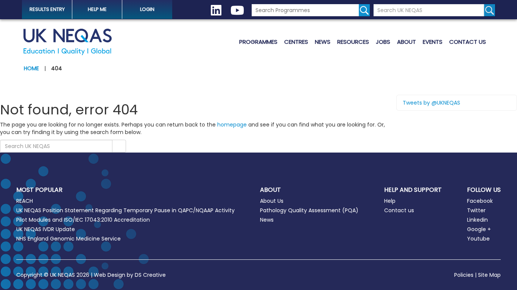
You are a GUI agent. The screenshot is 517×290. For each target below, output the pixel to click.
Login (147, 9)
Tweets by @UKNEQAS (431, 102)
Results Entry (47, 9)
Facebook (480, 201)
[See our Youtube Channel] (237, 10)
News (322, 42)
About (406, 42)
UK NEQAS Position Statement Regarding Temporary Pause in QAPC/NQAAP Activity (125, 210)
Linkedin (477, 220)
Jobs (383, 42)
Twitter (476, 210)
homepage (232, 124)
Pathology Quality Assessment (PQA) (309, 210)
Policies (463, 275)
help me (97, 9)
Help (390, 201)
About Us (271, 201)
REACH (24, 201)
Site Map (489, 275)
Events (432, 42)
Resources (353, 42)
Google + (479, 229)
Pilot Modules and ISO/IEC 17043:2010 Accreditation (83, 220)
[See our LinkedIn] (216, 10)
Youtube (478, 238)
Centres (296, 42)
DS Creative (150, 275)
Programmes (258, 42)
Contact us (467, 42)
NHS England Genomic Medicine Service (68, 238)
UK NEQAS (67, 42)
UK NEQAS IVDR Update (45, 229)
